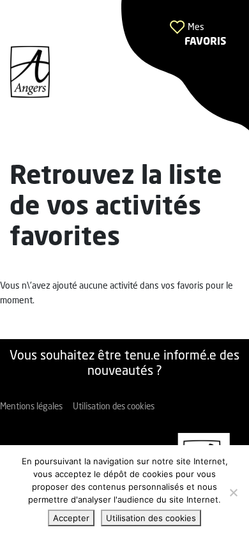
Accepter (71, 518)
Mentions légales (31, 407)
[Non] (233, 492)
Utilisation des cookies (114, 407)
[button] (185, 65)
